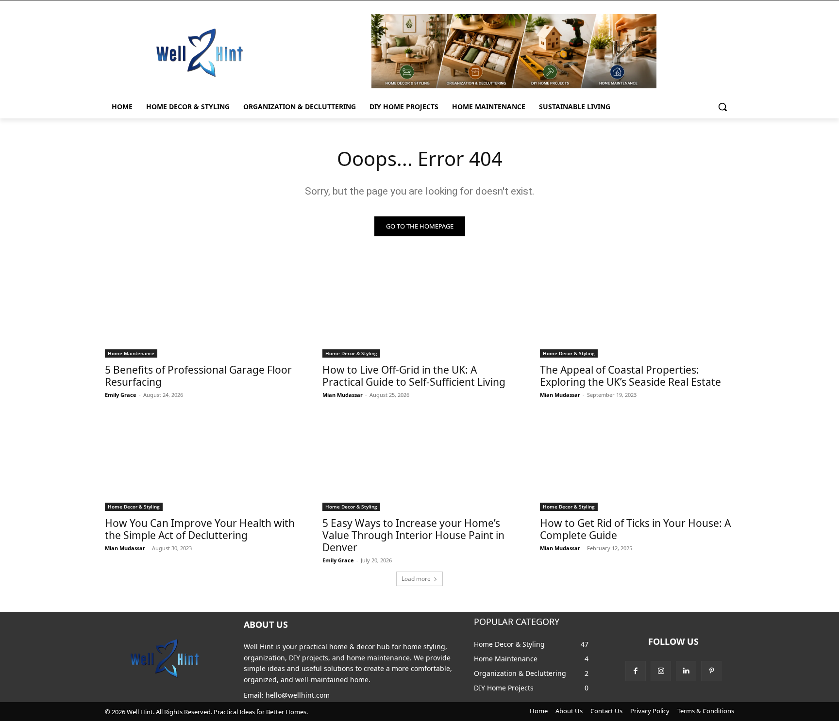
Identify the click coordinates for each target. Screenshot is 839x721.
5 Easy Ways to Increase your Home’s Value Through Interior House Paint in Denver (413, 535)
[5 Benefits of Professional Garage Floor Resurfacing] (202, 309)
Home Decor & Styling (351, 353)
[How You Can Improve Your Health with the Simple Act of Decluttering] (202, 462)
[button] (722, 106)
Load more (416, 578)
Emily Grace (120, 394)
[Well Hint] (199, 52)
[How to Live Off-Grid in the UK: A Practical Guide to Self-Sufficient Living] (419, 309)
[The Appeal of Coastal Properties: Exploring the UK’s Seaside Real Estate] (637, 309)
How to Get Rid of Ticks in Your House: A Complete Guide (635, 529)
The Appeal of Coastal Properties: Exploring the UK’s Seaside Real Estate (630, 376)
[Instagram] (661, 671)
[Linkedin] (686, 671)
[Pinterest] (711, 671)
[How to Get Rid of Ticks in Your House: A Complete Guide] (637, 462)
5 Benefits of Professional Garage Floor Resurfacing (198, 376)
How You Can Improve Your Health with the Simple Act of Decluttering (200, 529)
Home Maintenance (131, 353)
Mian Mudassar (342, 394)
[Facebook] (635, 671)
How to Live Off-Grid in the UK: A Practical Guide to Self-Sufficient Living (413, 376)
